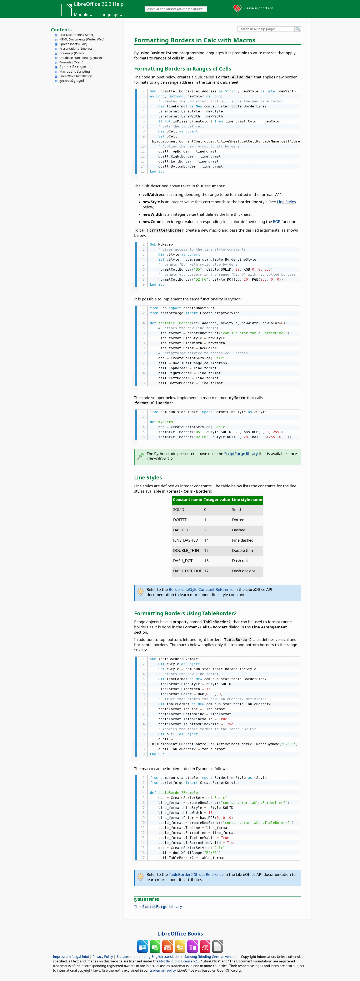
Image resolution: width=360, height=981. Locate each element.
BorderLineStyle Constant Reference (201, 589)
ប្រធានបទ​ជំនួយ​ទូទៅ (71, 80)
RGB (276, 221)
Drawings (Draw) (71, 53)
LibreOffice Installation (75, 76)
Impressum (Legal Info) (71, 956)
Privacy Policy (102, 956)
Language (109, 14)
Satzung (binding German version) (211, 956)
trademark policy (163, 970)
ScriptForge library (241, 453)
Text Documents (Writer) (76, 35)
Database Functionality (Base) (80, 57)
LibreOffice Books (180, 933)
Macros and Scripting (74, 71)
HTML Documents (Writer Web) (81, 39)
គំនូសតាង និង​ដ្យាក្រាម (72, 67)
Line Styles (286, 201)
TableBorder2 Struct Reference (196, 874)
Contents (61, 29)
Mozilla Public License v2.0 (179, 961)
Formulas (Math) (71, 62)
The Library (158, 906)
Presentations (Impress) (76, 48)
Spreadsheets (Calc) (73, 44)
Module (81, 14)
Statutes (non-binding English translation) (149, 956)
